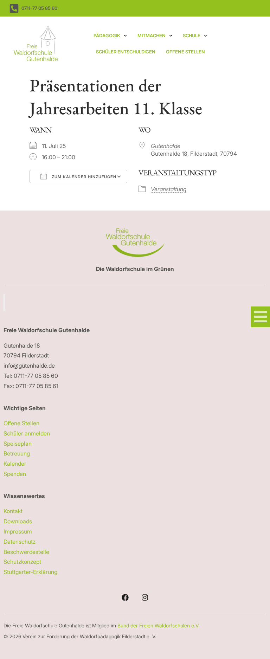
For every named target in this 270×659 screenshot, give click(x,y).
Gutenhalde (165, 145)
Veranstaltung (168, 189)
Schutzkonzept (22, 561)
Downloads (18, 521)
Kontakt (13, 511)
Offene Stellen (185, 51)
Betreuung (17, 453)
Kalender (15, 463)
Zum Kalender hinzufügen (83, 176)
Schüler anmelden (27, 433)
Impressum (18, 531)
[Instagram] (144, 597)
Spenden (15, 473)
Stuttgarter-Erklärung (30, 571)
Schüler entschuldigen (125, 51)
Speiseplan (18, 443)
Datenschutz (20, 541)
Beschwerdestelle (26, 551)
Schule (191, 35)
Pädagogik (107, 35)
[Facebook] (125, 597)
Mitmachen (151, 35)
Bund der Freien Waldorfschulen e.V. (159, 625)
